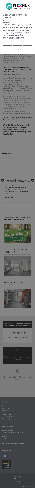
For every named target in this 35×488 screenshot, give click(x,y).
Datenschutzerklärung (9, 37)
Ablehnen (8, 44)
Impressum (21, 50)
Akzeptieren (27, 44)
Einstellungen (17, 44)
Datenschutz (13, 50)
